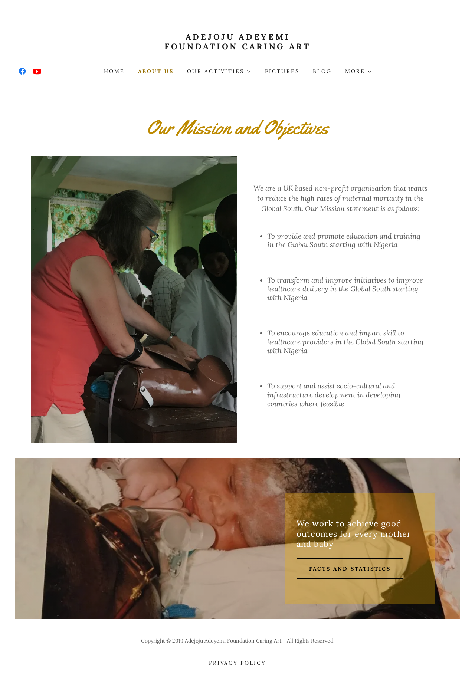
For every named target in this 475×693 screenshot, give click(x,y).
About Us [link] (156, 71)
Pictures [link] (282, 71)
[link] (237, 47)
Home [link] (114, 71)
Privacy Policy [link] (237, 663)
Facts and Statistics (350, 568)
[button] (219, 71)
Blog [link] (322, 71)
